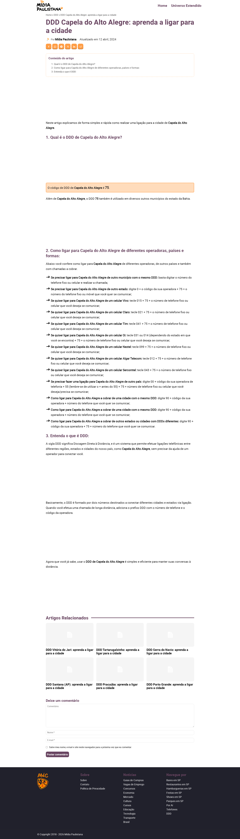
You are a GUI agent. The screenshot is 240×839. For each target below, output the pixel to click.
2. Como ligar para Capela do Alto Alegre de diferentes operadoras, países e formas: (95, 67)
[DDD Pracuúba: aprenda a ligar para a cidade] (120, 669)
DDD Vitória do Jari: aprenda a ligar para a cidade (69, 651)
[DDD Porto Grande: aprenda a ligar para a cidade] (170, 669)
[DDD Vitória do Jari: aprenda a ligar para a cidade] (69, 635)
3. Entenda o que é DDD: (63, 71)
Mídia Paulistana (65, 39)
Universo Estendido (186, 5)
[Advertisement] (120, 99)
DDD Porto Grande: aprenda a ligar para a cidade (170, 686)
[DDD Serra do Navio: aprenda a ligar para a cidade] (170, 635)
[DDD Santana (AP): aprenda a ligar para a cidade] (69, 669)
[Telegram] (61, 46)
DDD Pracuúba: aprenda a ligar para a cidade (117, 686)
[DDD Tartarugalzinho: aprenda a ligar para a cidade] (120, 635)
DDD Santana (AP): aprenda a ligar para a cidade (69, 686)
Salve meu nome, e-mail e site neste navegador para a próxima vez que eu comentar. (90, 747)
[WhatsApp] (55, 46)
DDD (56, 14)
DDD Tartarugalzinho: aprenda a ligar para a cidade (117, 651)
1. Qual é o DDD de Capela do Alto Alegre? (73, 64)
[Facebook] (48, 46)
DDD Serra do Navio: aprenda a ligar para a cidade (167, 651)
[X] (68, 46)
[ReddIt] (80, 46)
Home (162, 5)
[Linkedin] (74, 46)
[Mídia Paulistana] (48, 39)
